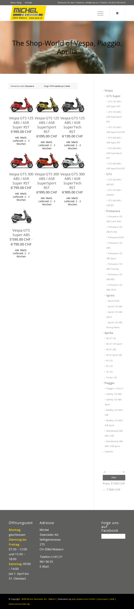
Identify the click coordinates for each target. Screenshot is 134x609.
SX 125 (109, 371)
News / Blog (15, 2)
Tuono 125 (111, 377)
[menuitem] (16, 2)
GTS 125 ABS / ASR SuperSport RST (114, 116)
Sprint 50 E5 (114, 300)
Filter (113, 477)
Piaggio (109, 383)
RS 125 (109, 360)
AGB (112, 599)
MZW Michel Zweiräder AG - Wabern (39, 599)
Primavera (113, 211)
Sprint (110, 295)
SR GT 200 (111, 349)
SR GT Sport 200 (114, 355)
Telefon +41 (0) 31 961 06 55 (112, 2)
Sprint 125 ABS (115, 306)
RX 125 (109, 366)
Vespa (109, 90)
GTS (109, 174)
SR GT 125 (111, 338)
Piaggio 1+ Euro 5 (114, 388)
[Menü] (98, 13)
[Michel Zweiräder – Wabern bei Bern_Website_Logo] (28, 13)
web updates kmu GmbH (83, 599)
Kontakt (28, 2)
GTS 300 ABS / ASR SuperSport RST (114, 153)
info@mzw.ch (91, 2)
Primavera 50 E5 (116, 237)
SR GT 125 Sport (114, 343)
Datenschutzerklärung (19, 604)
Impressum (102, 599)
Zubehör (109, 451)
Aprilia (109, 333)
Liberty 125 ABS (114, 394)
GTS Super (113, 96)
